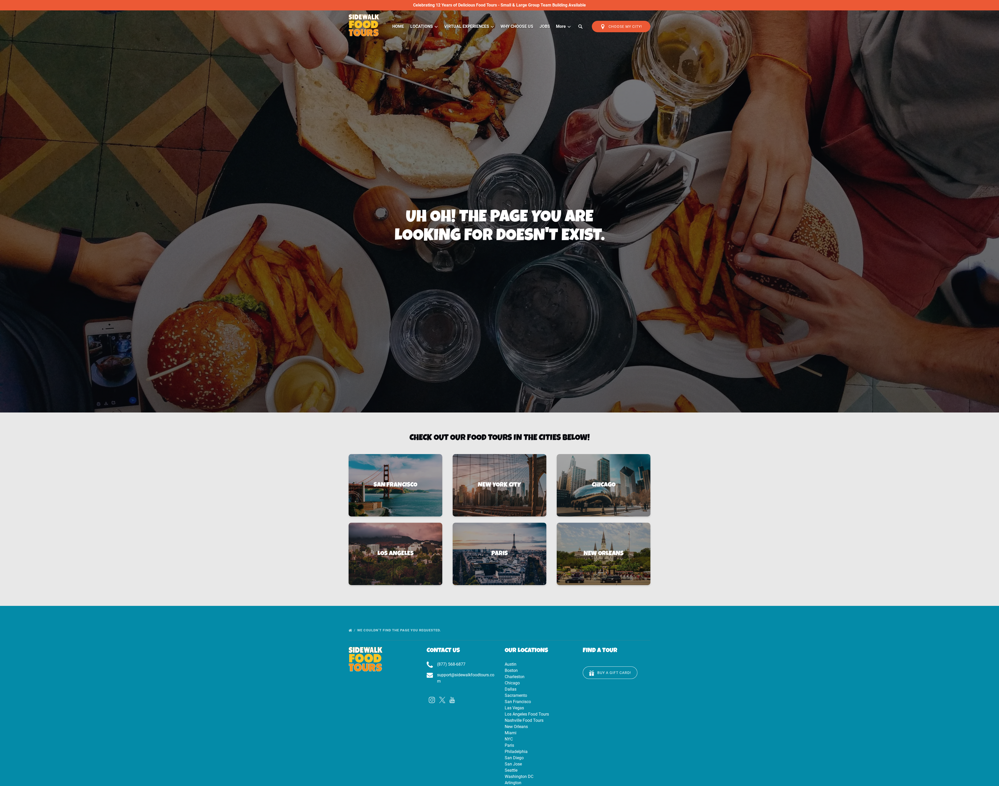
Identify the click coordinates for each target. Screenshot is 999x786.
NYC (509, 739)
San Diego (514, 757)
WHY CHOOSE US (517, 26)
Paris (509, 745)
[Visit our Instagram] (432, 700)
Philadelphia (516, 751)
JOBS (545, 26)
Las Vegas (514, 707)
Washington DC (519, 776)
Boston (511, 670)
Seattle (511, 770)
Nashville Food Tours (524, 720)
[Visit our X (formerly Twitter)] (442, 700)
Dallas (510, 689)
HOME (398, 26)
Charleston (514, 676)
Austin (510, 664)
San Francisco (518, 701)
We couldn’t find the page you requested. (399, 630)
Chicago (512, 682)
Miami (510, 732)
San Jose (513, 764)
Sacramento (516, 695)
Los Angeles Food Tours (527, 714)
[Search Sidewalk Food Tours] (580, 26)
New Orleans (516, 726)
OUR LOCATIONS (526, 651)
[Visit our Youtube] (452, 700)
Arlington (513, 782)
